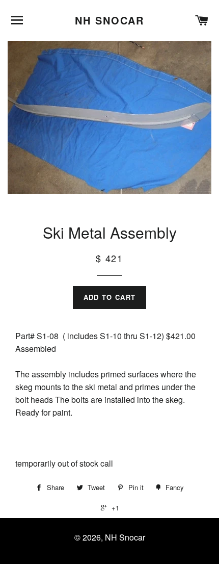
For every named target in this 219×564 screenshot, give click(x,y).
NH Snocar (109, 20)
